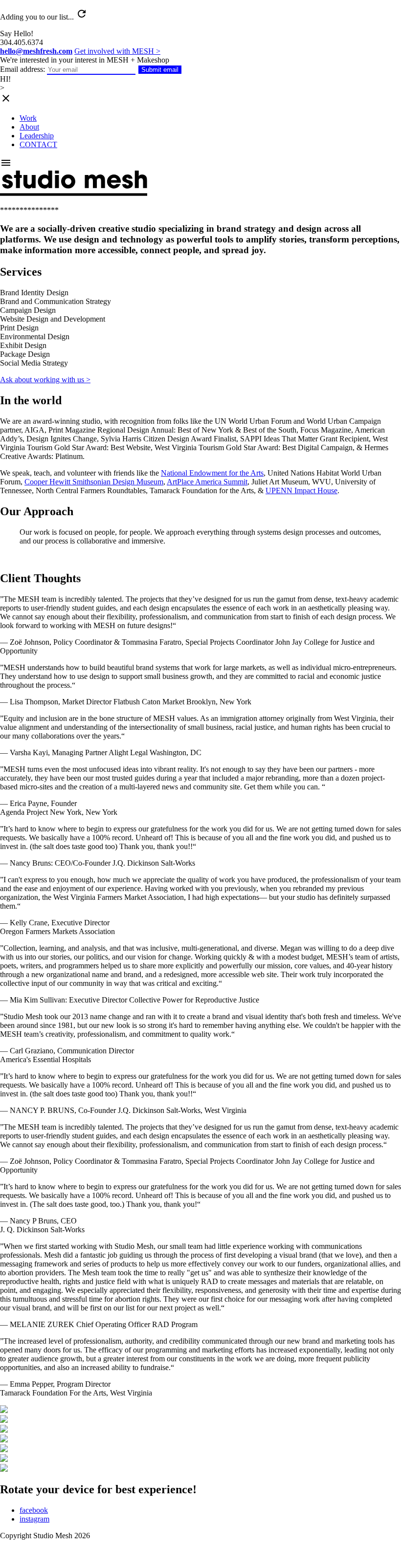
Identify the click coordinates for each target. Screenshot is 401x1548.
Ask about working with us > (45, 379)
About (29, 127)
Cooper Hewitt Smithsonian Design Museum (93, 482)
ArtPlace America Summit (207, 482)
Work (28, 118)
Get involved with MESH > (117, 51)
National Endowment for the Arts (212, 473)
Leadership (37, 135)
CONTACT (38, 144)
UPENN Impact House (301, 490)
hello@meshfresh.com (36, 51)
